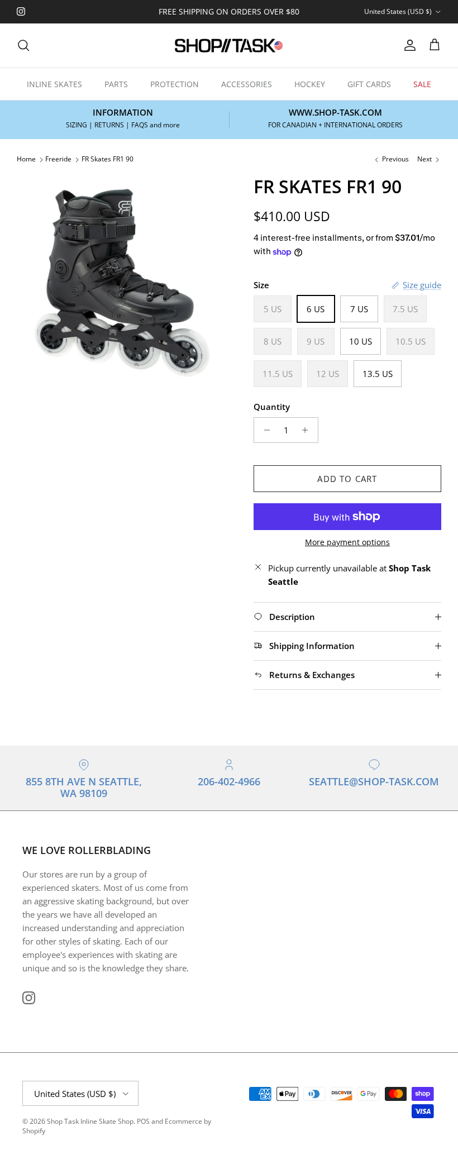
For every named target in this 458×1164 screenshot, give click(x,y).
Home (26, 159)
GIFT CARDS (369, 84)
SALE (422, 84)
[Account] (408, 45)
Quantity (272, 406)
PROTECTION (174, 84)
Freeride (58, 159)
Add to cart (347, 478)
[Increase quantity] (308, 430)
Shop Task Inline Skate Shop (90, 1121)
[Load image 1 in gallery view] (123, 282)
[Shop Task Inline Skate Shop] (229, 45)
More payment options (347, 542)
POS (143, 1121)
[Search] (23, 45)
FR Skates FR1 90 (107, 159)
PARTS (116, 84)
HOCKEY (309, 84)
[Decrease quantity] (264, 430)
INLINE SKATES (54, 84)
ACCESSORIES (246, 84)
